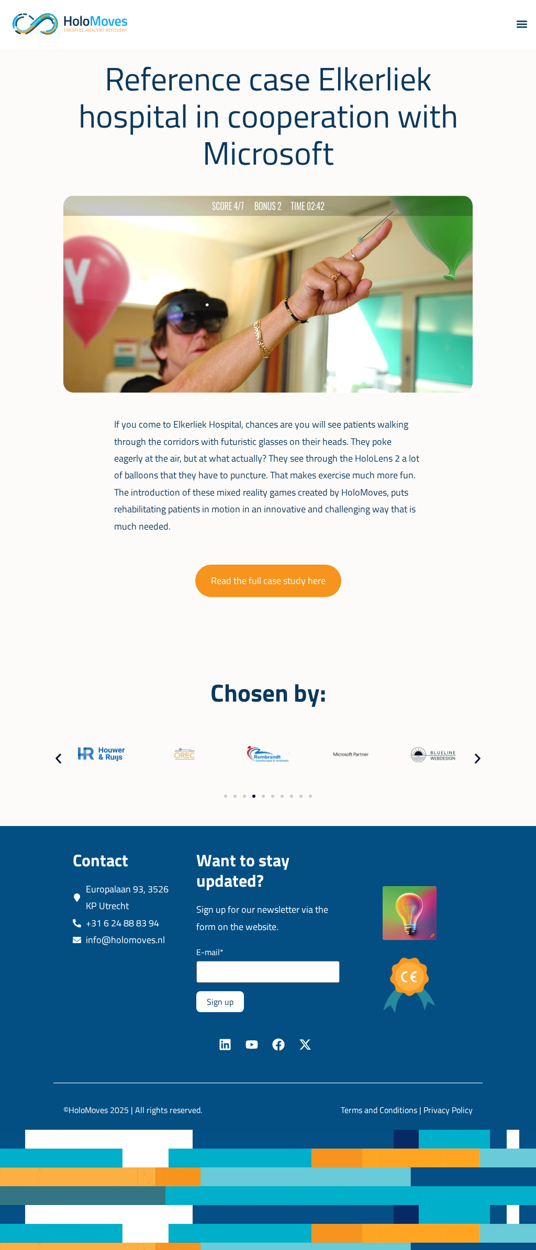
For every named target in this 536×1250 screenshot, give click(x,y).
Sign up (220, 1001)
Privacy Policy (448, 1110)
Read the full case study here (268, 581)
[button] (522, 24)
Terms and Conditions (379, 1110)
